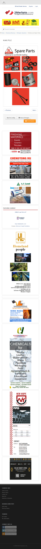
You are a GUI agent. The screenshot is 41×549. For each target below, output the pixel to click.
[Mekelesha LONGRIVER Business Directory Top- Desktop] (20, 22)
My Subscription (5, 518)
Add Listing (4, 506)
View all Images (24, 118)
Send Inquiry (30, 121)
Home (3, 32)
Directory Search (5, 508)
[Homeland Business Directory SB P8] (20, 262)
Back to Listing (11, 118)
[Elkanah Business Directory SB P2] (20, 143)
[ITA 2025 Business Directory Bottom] (20, 469)
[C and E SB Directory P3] (20, 311)
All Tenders (4, 516)
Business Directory (10, 32)
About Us (4, 496)
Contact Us (4, 494)
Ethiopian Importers (21, 32)
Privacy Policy (5, 492)
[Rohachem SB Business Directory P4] (20, 356)
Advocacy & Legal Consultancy (23, 226)
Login (36, 6)
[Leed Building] (20, 192)
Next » (34, 110)
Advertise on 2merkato (7, 498)
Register (31, 6)
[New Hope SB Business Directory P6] (20, 423)
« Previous (8, 110)
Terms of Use (5, 490)
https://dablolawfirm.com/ (20, 223)
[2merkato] (20, 12)
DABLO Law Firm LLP (20, 212)
